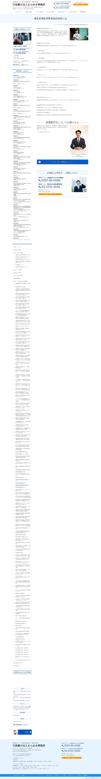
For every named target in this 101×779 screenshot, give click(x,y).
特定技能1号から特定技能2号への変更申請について (22, 147)
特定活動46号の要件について (19, 142)
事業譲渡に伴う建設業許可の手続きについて (22, 106)
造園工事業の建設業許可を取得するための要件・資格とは (22, 128)
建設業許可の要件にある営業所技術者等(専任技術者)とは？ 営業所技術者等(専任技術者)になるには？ (22, 207)
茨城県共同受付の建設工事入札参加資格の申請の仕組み (22, 157)
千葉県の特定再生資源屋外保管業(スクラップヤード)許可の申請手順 (22, 231)
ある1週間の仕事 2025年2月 (19, 189)
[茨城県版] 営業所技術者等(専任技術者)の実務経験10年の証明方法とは (22, 163)
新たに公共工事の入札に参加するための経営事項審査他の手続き (22, 184)
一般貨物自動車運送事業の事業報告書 (21, 137)
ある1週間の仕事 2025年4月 (19, 168)
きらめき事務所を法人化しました (20, 236)
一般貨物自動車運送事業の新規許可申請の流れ (22, 117)
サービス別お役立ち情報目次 (19, 76)
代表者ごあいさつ (17, 87)
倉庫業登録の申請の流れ (18, 152)
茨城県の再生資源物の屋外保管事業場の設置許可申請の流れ (22, 225)
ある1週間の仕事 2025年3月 (19, 178)
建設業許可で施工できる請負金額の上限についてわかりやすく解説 (22, 200)
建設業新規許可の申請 (18, 132)
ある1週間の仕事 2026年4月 (19, 122)
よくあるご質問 (16, 91)
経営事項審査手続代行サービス (20, 96)
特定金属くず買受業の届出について (21, 100)
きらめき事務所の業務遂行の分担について (22, 112)
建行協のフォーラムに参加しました (21, 220)
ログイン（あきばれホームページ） (93, 777)
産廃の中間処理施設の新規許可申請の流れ (22, 173)
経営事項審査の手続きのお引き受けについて (22, 82)
